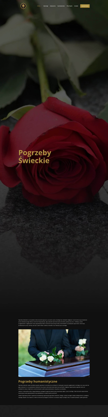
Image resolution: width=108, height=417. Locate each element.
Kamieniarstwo (61, 6)
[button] (2, 414)
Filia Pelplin (69, 6)
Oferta (38, 6)
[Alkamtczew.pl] (23, 6)
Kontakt (76, 6)
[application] (40, 6)
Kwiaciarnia (53, 6)
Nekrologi (45, 6)
